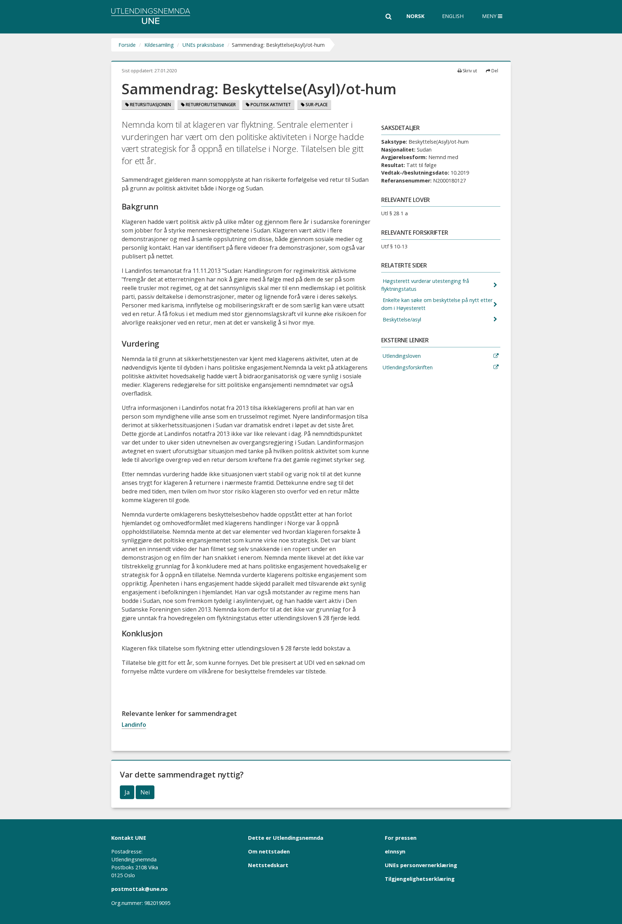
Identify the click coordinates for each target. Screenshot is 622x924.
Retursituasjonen (150, 105)
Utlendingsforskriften (407, 367)
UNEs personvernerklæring (421, 865)
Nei (145, 792)
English (453, 16)
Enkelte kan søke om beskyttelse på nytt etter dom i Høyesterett (436, 304)
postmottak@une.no (139, 888)
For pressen (400, 837)
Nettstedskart (268, 865)
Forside (127, 44)
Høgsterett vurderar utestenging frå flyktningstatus (425, 285)
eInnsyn (395, 851)
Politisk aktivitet (270, 105)
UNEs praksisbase (203, 44)
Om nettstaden (269, 851)
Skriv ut (469, 71)
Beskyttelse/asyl (401, 319)
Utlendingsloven (401, 355)
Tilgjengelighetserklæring (420, 878)
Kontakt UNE (128, 837)
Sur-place (316, 105)
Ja (127, 792)
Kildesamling (159, 44)
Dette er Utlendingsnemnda (285, 837)
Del (494, 71)
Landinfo (134, 725)
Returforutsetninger (210, 105)
